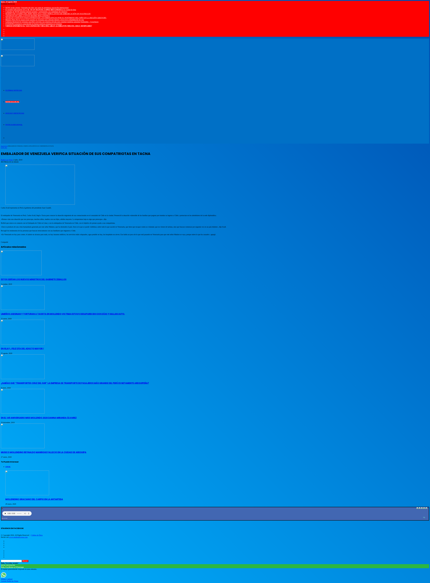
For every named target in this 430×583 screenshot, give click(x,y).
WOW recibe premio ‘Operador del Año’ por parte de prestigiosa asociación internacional (37, 8)
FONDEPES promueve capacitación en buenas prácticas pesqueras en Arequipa (33, 24)
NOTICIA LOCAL (12, 102)
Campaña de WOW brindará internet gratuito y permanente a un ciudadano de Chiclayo (36, 12)
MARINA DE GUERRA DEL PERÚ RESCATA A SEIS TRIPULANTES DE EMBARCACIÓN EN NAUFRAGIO (48, 14)
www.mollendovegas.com (18, 537)
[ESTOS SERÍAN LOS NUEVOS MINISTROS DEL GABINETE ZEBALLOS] (21, 275)
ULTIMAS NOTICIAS (13, 90)
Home (2, 146)
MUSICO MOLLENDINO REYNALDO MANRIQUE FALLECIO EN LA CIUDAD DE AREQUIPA (43, 452)
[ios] (422, 508)
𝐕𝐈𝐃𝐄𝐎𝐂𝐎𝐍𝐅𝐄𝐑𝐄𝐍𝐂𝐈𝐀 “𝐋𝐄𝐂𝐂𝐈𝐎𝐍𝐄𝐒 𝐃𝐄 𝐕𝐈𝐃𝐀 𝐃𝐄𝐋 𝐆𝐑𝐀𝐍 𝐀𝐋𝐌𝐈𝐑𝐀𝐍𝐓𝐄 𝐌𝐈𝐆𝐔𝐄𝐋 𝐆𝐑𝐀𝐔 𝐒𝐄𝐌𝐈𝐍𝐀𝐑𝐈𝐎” (48, 26)
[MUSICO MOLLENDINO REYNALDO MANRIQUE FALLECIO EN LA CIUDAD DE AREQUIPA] (23, 448)
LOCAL (6, 146)
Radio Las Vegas (7, 160)
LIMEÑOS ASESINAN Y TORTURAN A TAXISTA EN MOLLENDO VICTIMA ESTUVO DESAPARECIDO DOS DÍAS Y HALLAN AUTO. (63, 313)
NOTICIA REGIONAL (14, 125)
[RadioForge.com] (424, 518)
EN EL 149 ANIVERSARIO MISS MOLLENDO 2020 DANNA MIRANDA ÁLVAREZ (39, 417)
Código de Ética (37, 535)
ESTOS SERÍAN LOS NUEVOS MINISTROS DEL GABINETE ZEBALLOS (33, 279)
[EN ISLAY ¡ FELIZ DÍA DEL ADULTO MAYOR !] (23, 344)
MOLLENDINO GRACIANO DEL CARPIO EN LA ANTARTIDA (34, 499)
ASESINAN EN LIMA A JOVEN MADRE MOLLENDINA (27, 16)
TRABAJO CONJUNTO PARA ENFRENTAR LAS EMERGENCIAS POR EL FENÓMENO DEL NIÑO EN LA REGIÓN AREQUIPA (55, 18)
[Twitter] (417, 508)
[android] (426, 508)
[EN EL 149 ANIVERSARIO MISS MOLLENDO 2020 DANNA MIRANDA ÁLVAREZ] (23, 413)
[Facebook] (420, 508)
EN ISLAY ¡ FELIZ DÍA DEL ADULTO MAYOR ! (22, 348)
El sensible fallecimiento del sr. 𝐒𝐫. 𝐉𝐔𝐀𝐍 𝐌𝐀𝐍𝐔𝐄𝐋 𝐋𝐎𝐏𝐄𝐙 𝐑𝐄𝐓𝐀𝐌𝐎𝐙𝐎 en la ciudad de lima (40, 10)
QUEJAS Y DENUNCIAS (14, 113)
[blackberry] (424, 508)
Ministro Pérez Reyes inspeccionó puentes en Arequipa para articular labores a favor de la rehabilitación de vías (44, 20)
